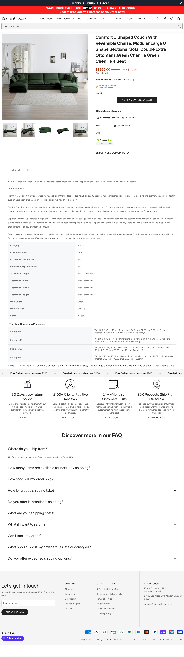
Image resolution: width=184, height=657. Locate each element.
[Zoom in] (82, 40)
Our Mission (70, 599)
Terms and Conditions (107, 608)
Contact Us (70, 594)
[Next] (126, 3)
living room (45, 18)
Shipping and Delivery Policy (110, 594)
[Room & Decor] (14, 19)
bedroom (78, 18)
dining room (63, 18)
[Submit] (179, 26)
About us (69, 589)
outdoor (92, 18)
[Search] (158, 19)
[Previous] (58, 3)
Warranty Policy (104, 613)
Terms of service (104, 599)
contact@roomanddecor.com (158, 604)
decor (129, 18)
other (139, 18)
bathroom (117, 18)
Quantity (100, 93)
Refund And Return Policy (109, 589)
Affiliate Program (72, 603)
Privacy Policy (103, 603)
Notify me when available (137, 100)
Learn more (26, 417)
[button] (178, 18)
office (104, 18)
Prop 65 (68, 608)
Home (11, 365)
